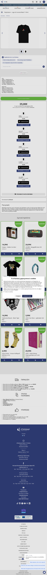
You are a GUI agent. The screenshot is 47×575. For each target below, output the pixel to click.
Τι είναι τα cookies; (9, 291)
